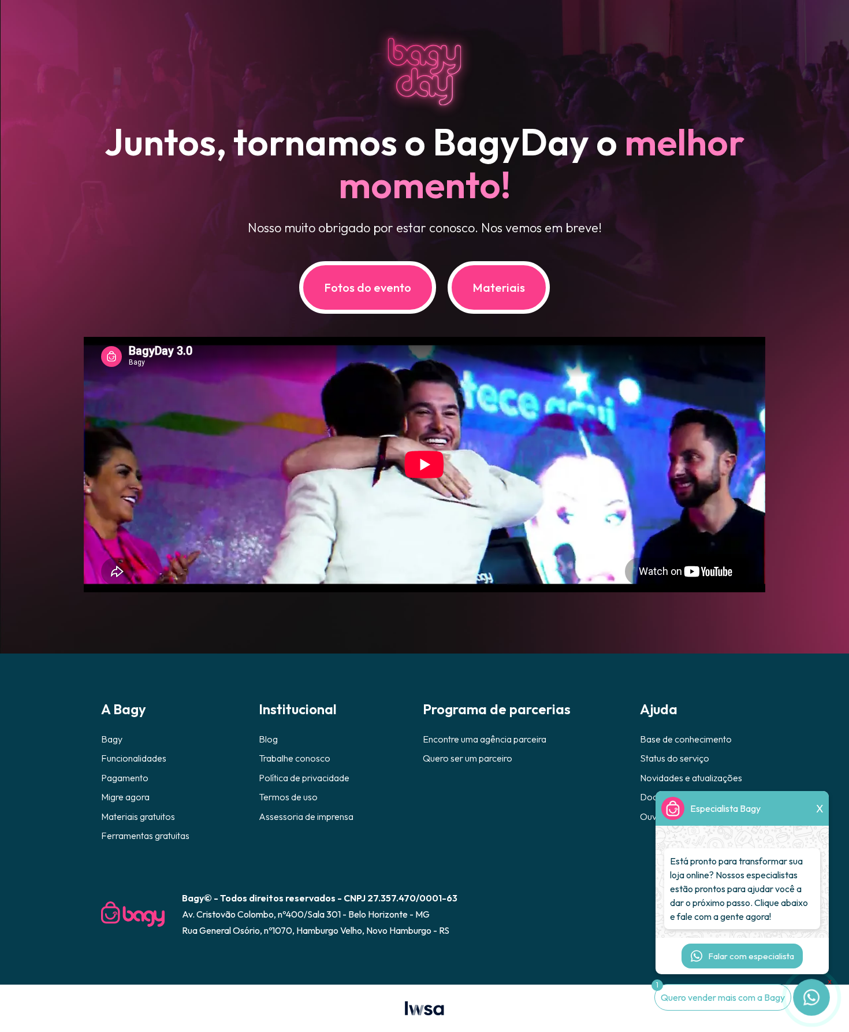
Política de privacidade (304, 778)
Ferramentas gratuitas (145, 835)
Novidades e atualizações (691, 778)
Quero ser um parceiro (467, 758)
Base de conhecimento (686, 739)
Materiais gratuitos (138, 816)
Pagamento (124, 778)
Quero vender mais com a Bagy (723, 997)
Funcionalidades (133, 758)
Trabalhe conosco (294, 758)
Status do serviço (674, 758)
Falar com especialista (751, 956)
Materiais (498, 287)
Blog (268, 739)
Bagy (111, 739)
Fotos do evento (367, 287)
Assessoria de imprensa (306, 816)
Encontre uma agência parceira (484, 739)
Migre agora (125, 797)
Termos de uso (288, 797)
